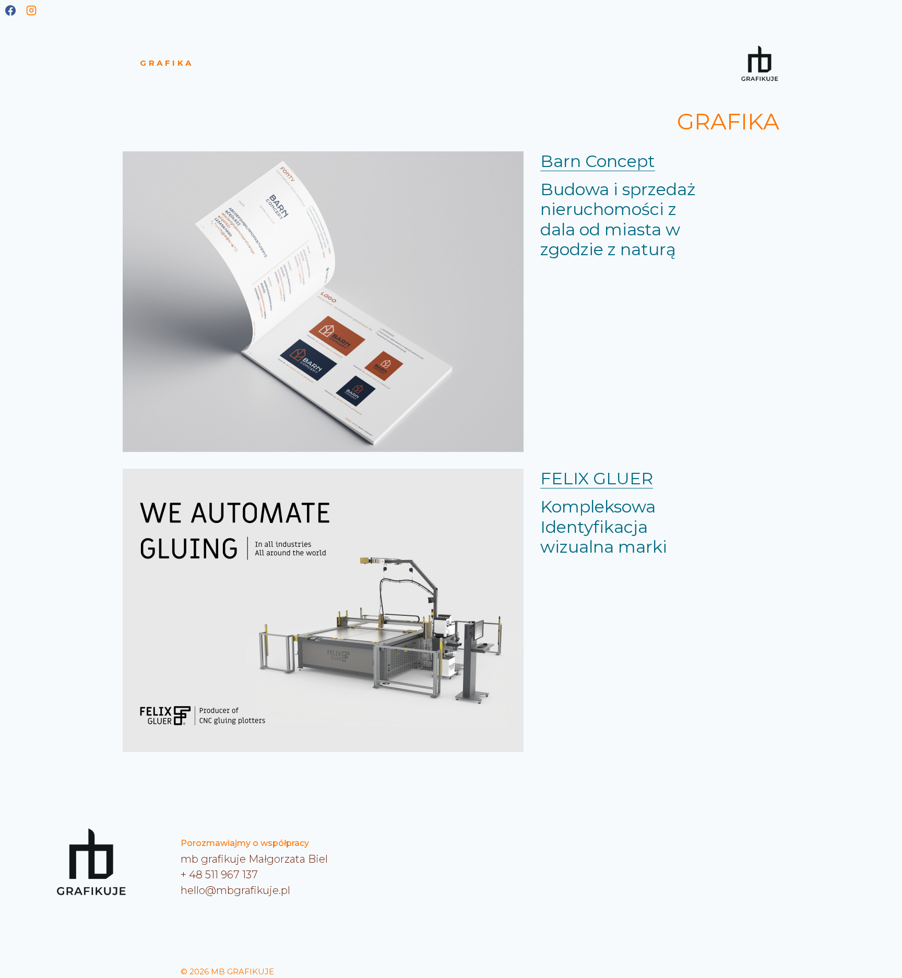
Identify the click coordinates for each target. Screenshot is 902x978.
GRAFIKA (167, 63)
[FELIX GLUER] (323, 610)
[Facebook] (10, 10)
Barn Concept (597, 161)
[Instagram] (31, 10)
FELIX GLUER (596, 478)
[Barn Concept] (323, 301)
